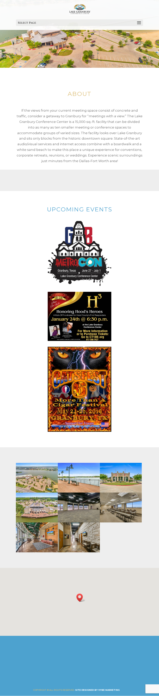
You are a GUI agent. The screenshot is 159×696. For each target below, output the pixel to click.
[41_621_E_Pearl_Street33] (79, 491)
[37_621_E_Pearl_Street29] (79, 551)
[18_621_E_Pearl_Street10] (37, 551)
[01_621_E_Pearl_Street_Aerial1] (37, 491)
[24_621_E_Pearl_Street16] (79, 521)
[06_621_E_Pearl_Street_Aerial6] (37, 521)
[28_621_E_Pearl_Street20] (121, 521)
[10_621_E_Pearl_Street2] (121, 491)
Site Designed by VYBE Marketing (97, 690)
